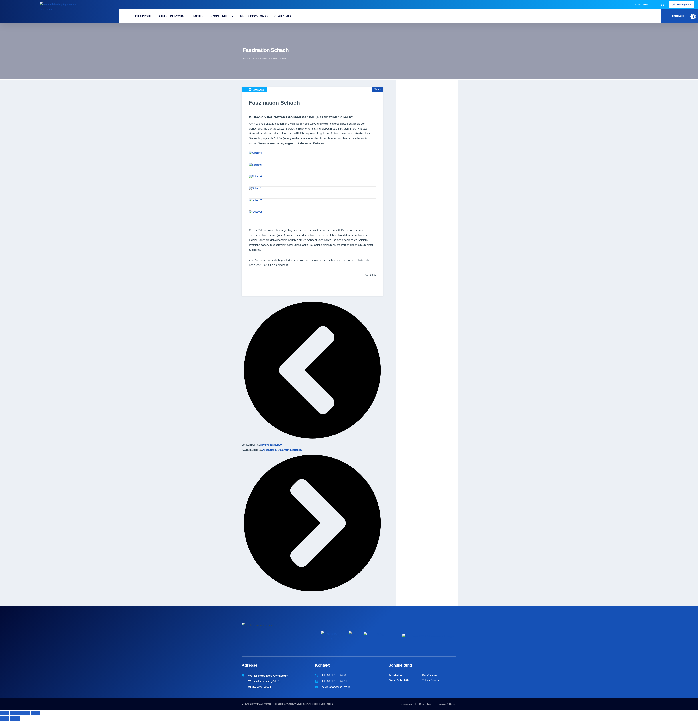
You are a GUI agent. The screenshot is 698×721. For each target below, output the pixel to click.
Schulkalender (641, 4)
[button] (693, 16)
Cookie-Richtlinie (446, 704)
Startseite (246, 59)
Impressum (406, 704)
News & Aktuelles (260, 59)
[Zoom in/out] (35, 713)
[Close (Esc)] (4, 713)
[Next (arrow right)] (15, 718)
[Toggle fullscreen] (25, 713)
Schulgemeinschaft (171, 16)
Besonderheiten (221, 16)
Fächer (198, 16)
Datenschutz (425, 704)
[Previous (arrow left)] (4, 718)
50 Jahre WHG (283, 16)
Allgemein (377, 89)
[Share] (15, 713)
